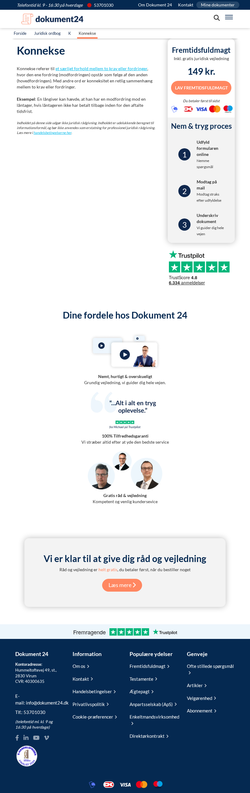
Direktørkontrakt (147, 736)
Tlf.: (30, 712)
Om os (79, 666)
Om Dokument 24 (155, 4)
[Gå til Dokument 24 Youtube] (36, 738)
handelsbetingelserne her (52, 133)
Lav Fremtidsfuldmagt (201, 87)
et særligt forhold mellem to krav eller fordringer (101, 68)
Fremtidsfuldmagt (148, 666)
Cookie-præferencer (93, 716)
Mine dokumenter (218, 4)
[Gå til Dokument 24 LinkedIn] (25, 738)
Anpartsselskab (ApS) (151, 704)
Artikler (195, 685)
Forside (20, 33)
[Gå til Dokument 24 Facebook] (17, 738)
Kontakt (185, 4)
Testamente (141, 679)
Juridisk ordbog (47, 33)
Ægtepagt (140, 691)
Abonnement (199, 710)
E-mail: (39, 699)
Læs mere (120, 585)
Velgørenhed (199, 698)
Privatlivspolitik (89, 704)
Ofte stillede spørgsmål (210, 666)
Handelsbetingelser (92, 691)
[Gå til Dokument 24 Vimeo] (46, 738)
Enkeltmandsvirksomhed (154, 716)
